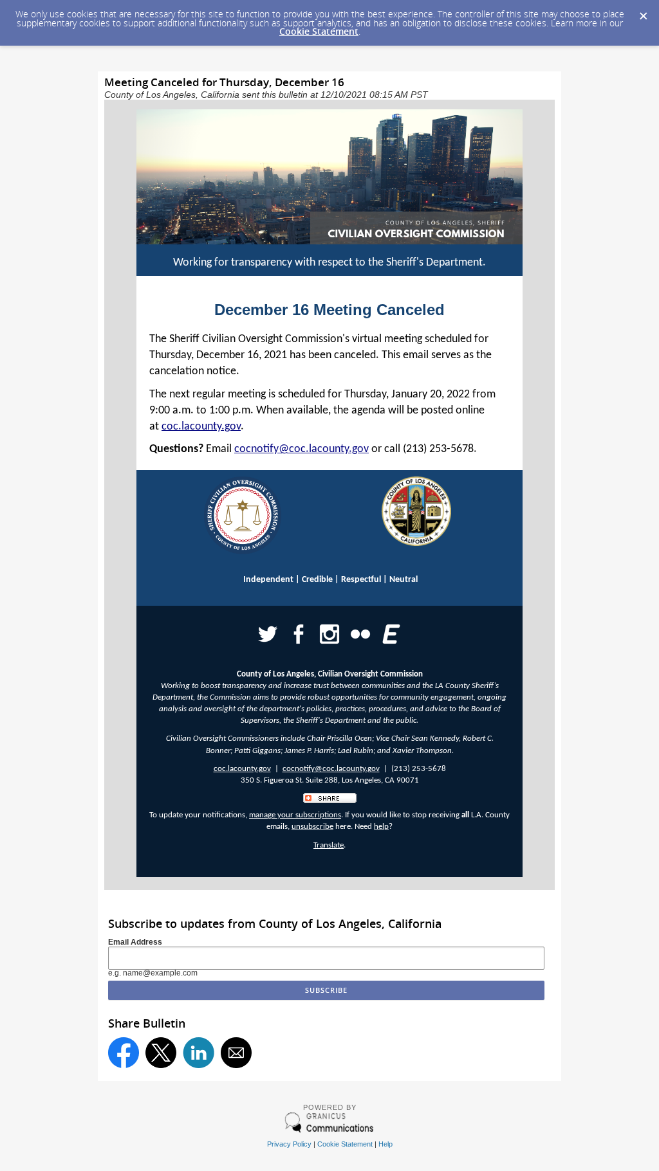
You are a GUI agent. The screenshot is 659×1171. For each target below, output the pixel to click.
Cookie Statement (318, 31)
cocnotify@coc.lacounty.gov (301, 449)
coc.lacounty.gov (201, 427)
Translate (328, 845)
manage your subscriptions (295, 815)
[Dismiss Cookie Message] (643, 12)
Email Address (135, 942)
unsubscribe (312, 826)
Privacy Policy (289, 1144)
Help (385, 1144)
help (381, 826)
